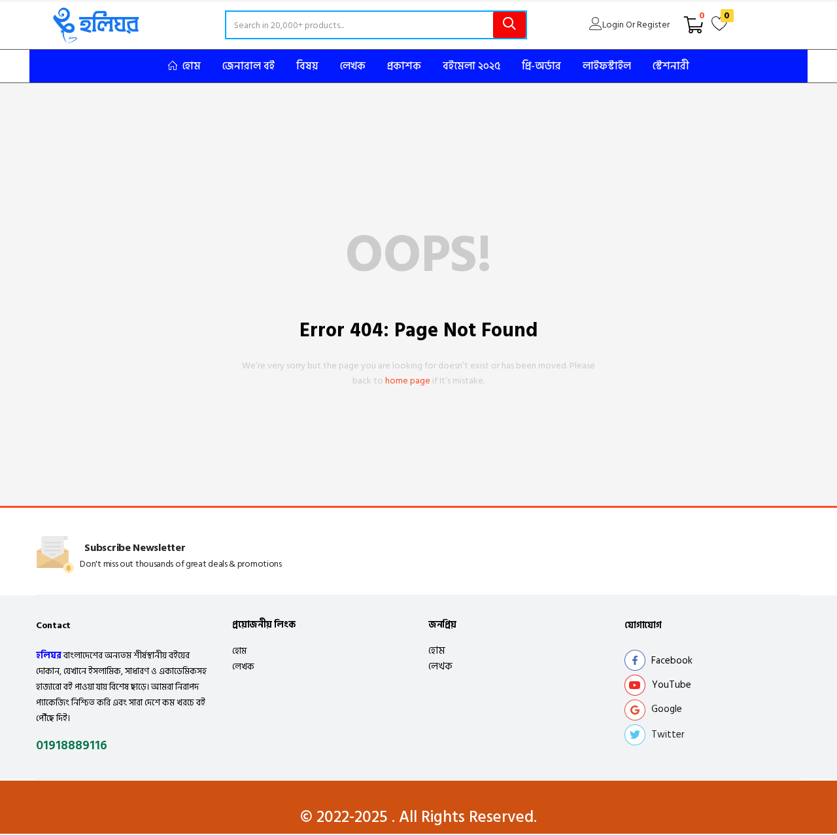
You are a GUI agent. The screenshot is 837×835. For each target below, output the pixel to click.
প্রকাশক (404, 66)
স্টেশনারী (671, 66)
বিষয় (307, 66)
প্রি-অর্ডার (541, 66)
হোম (239, 650)
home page (407, 380)
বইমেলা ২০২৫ (471, 66)
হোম (191, 66)
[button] (694, 24)
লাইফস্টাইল (607, 66)
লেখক (353, 66)
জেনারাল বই (248, 66)
